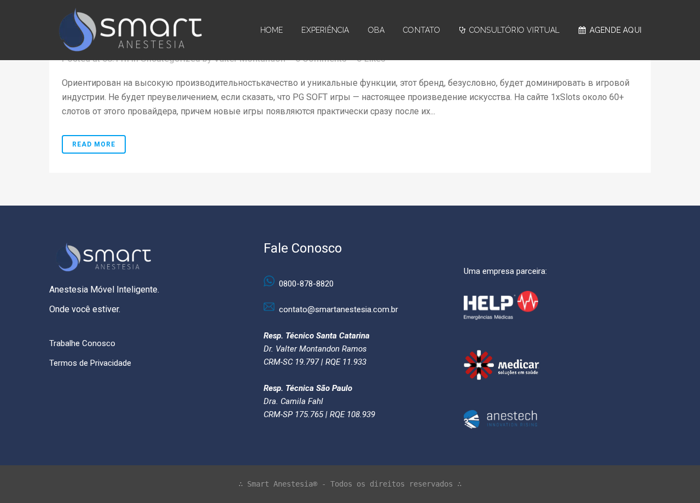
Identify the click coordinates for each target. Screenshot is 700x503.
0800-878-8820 (306, 284)
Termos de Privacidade (90, 363)
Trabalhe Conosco (82, 343)
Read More (93, 144)
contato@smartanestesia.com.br (338, 309)
